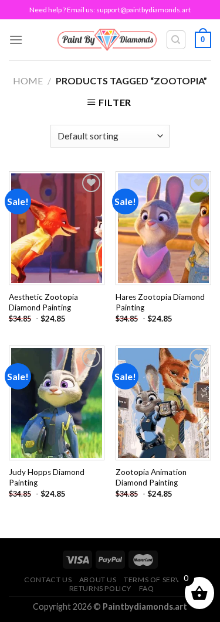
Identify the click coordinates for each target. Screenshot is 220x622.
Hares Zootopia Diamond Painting (160, 302)
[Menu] (16, 39)
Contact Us (48, 579)
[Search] (176, 39)
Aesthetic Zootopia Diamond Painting (43, 302)
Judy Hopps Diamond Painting (46, 477)
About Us (98, 579)
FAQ (146, 588)
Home (28, 80)
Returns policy (100, 588)
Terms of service (158, 579)
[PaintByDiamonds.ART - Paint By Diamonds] (107, 39)
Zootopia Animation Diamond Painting (151, 477)
